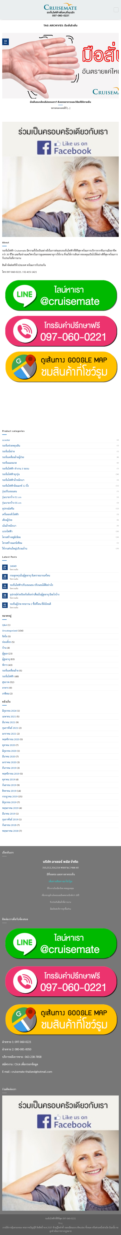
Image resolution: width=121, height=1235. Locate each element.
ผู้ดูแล (5, 653)
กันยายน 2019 (9, 785)
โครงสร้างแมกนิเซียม (12, 542)
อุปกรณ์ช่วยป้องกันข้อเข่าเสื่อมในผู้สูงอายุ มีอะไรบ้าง (34, 594)
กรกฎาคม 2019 (10, 796)
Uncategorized (9, 630)
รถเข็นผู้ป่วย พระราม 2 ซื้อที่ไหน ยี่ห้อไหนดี (30, 603)
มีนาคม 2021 (8, 722)
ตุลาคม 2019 (8, 779)
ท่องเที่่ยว (6, 641)
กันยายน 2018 (9, 825)
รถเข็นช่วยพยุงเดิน (11, 445)
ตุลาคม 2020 (8, 745)
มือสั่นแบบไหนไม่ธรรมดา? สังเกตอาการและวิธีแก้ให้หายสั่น (60, 102)
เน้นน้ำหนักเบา (9, 525)
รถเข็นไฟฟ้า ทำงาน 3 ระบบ (15, 468)
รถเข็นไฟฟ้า (8, 676)
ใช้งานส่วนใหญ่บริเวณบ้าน (14, 548)
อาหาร (5, 687)
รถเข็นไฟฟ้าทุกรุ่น (11, 474)
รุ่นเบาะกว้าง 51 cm (11, 497)
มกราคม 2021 (9, 733)
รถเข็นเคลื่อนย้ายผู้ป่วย (13, 457)
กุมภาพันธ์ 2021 (10, 727)
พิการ (5, 664)
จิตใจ (4, 636)
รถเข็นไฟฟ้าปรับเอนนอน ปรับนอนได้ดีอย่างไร (31, 585)
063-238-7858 (33, 401)
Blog (60, 1223)
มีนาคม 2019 (8, 813)
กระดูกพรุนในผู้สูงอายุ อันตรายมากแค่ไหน (30, 575)
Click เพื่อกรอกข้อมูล (26, 409)
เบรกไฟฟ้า (7, 531)
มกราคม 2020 (9, 762)
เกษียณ (5, 693)
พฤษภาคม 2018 (10, 830)
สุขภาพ (5, 682)
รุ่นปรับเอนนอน (9, 491)
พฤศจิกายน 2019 (10, 773)
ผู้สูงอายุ (6, 659)
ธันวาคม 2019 (9, 767)
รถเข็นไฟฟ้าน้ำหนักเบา (13, 479)
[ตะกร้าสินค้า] (116, 9)
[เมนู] (4, 9)
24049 (13, 566)
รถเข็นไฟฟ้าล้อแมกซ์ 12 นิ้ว (15, 485)
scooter (6, 439)
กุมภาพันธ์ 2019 (10, 819)
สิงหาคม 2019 (9, 790)
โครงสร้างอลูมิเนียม (11, 537)
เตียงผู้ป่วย (7, 519)
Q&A (4, 624)
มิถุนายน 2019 (9, 802)
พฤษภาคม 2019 (10, 808)
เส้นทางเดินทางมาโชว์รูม (60, 881)
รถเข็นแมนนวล (9, 462)
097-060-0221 (23, 386)
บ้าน (4, 647)
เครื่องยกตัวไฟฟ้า (10, 514)
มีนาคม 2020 (8, 756)
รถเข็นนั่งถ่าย (8, 451)
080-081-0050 (23, 394)
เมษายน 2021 (9, 716)
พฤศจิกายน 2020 (10, 739)
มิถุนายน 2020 (9, 750)
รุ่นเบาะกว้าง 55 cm (11, 502)
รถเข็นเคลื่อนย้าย (10, 670)
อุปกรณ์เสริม (8, 508)
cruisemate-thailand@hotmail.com (32, 416)
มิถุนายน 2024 (9, 710)
